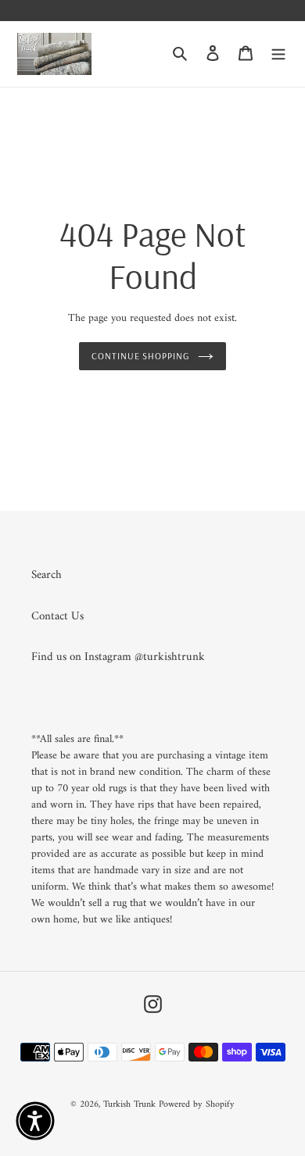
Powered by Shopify (197, 1105)
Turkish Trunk (129, 1105)
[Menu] (278, 54)
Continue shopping (141, 356)
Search (46, 575)
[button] (35, 1120)
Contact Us (57, 616)
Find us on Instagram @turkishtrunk (118, 657)
